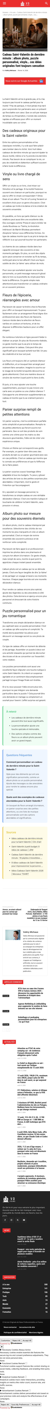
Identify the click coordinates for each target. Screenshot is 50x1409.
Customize (5, 1340)
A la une (13, 12)
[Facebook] (5, 895)
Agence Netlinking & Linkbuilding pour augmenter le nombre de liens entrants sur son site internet (32, 1006)
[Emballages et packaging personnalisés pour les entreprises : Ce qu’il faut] (9, 1021)
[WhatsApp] (22, 895)
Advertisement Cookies (12, 1390)
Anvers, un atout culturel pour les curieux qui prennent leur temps (12, 911)
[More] (29, 895)
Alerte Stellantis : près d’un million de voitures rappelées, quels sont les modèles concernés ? (31, 1263)
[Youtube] (24, 1220)
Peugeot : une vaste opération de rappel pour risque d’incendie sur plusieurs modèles (31, 1251)
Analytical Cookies (9, 1377)
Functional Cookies (10, 1363)
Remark (21, 1363)
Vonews (5, 12)
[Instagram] (11, 1220)
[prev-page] (4, 1030)
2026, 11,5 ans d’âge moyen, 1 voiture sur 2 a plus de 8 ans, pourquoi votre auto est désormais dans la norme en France (31, 1150)
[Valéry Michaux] (12, 951)
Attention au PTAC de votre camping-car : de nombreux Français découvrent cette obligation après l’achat (28, 1051)
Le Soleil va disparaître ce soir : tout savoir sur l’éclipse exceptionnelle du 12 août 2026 (30, 1065)
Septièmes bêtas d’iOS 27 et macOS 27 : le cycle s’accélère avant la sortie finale (30, 1239)
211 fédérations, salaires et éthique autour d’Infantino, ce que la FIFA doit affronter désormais (32, 1092)
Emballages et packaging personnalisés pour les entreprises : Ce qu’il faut (32, 1019)
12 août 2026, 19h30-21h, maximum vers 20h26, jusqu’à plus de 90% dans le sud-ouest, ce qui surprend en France (32, 1079)
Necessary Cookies (10, 1350)
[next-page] (8, 1030)
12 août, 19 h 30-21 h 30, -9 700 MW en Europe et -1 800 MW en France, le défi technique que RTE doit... (31, 1120)
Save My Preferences (20, 1404)
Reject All (16, 1340)
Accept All (27, 1340)
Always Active (25, 1350)
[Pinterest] (16, 895)
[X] (11, 895)
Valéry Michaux (10, 70)
